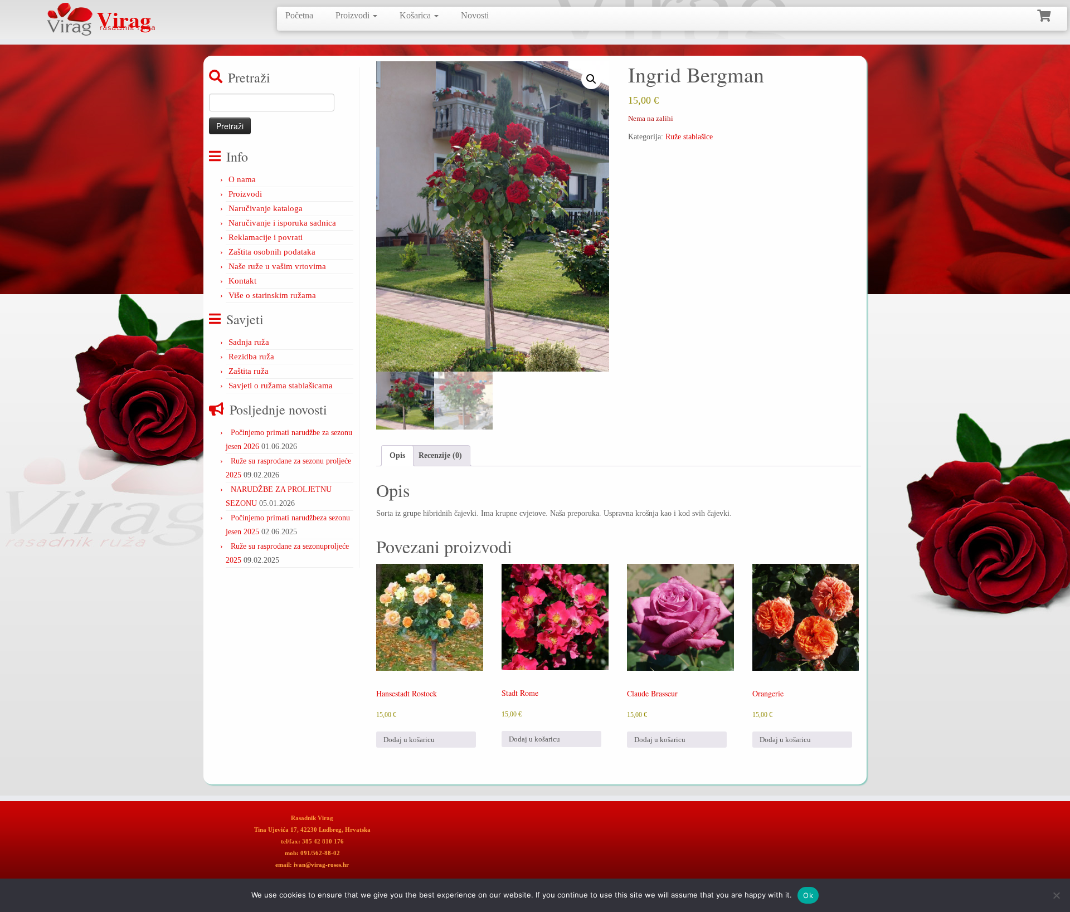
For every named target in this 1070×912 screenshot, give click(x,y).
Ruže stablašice (689, 137)
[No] (1056, 895)
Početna (299, 15)
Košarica (416, 15)
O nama (242, 179)
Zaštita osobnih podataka (271, 251)
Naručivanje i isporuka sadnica (282, 222)
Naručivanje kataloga (265, 208)
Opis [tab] (397, 455)
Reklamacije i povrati (265, 237)
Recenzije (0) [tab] (440, 455)
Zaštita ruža (248, 371)
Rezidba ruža (251, 356)
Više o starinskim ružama (272, 295)
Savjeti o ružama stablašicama (280, 385)
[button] (591, 79)
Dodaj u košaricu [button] (409, 739)
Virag (123, 19)
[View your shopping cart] (1045, 14)
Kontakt (242, 280)
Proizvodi (353, 15)
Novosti (475, 15)
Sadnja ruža (248, 342)
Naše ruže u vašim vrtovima (277, 266)
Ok (808, 895)
